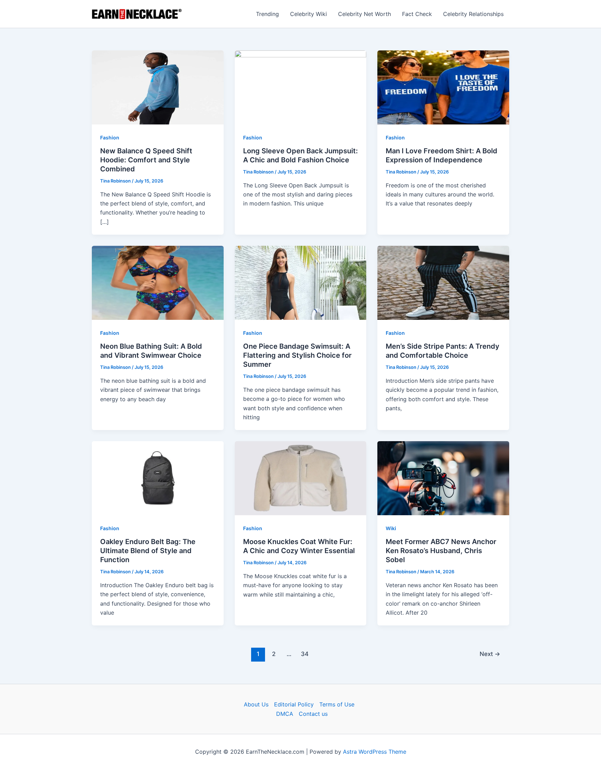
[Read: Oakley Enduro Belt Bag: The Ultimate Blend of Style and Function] (158, 477)
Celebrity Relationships (473, 13)
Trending (267, 13)
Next (490, 653)
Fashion (109, 137)
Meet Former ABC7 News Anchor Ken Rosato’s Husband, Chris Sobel (441, 550)
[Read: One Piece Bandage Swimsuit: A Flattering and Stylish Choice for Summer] (301, 282)
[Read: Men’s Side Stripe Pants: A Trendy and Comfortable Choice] (443, 282)
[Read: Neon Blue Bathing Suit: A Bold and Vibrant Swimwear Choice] (158, 282)
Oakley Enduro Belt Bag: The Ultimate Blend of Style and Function (147, 550)
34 (304, 653)
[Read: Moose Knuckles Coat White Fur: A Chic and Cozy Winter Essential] (301, 477)
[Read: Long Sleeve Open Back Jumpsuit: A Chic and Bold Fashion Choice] (301, 86)
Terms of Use (336, 704)
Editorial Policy (294, 704)
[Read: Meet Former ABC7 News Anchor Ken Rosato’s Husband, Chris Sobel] (443, 477)
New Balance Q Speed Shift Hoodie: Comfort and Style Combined (146, 160)
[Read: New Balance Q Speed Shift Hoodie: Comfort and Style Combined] (158, 86)
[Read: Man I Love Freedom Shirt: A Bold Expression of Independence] (443, 86)
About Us (256, 704)
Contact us (313, 713)
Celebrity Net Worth (364, 13)
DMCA (284, 713)
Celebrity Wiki (308, 13)
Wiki (391, 528)
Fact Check (417, 13)
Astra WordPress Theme (374, 751)
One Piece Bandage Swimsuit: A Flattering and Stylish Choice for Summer (297, 355)
